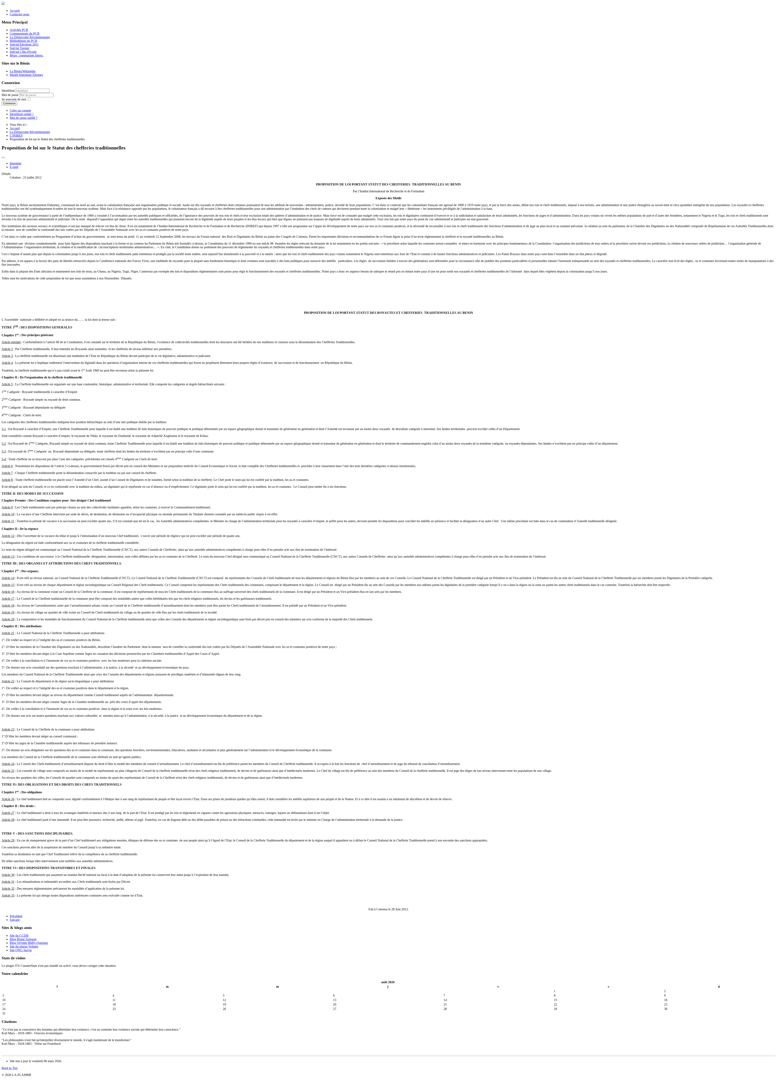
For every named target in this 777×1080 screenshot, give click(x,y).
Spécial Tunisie (19, 48)
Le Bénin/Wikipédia (22, 71)
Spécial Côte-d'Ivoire (23, 51)
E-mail (14, 167)
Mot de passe (10, 95)
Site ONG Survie (21, 950)
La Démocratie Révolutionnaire (30, 37)
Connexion (9, 103)
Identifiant (8, 90)
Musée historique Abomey (26, 75)
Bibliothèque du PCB (23, 41)
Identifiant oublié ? (22, 114)
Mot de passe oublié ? (23, 117)
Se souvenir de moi (14, 99)
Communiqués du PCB (24, 33)
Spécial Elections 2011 (24, 44)
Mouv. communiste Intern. (26, 55)
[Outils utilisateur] (3, 157)
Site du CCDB (19, 935)
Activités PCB (19, 30)
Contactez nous (19, 14)
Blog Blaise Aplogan (23, 939)
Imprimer (15, 163)
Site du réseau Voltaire (24, 946)
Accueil (15, 10)
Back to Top (9, 1068)
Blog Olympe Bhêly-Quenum (29, 943)
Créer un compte (20, 110)
